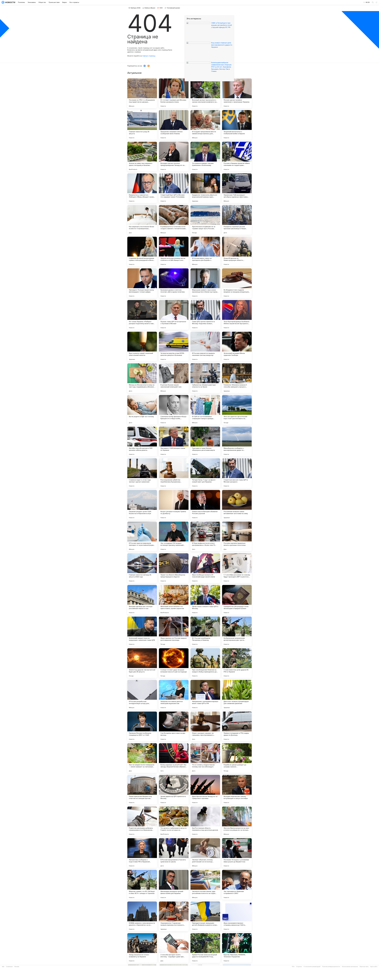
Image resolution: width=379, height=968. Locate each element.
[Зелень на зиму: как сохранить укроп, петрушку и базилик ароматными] (142, 156)
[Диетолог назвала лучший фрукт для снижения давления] (237, 695)
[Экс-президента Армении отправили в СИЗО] (237, 885)
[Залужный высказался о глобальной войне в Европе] (237, 125)
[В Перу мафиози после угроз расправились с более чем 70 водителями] (205, 536)
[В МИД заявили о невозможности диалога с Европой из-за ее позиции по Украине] (142, 916)
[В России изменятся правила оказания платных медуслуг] (205, 346)
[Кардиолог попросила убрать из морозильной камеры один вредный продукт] (205, 188)
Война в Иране (150, 8)
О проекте (299, 966)
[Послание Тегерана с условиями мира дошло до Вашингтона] (237, 853)
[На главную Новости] (9, 2)
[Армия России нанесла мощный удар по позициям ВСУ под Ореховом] (205, 948)
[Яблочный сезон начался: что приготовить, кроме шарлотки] (174, 600)
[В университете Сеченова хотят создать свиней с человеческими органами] (174, 220)
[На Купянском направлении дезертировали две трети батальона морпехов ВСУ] (237, 631)
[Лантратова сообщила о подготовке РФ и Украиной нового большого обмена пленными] (142, 853)
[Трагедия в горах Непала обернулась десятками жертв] (205, 441)
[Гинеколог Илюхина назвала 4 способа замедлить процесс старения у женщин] (237, 378)
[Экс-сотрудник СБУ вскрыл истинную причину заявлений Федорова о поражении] (174, 536)
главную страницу (148, 56)
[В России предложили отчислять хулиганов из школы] (174, 853)
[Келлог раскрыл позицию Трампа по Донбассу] (174, 505)
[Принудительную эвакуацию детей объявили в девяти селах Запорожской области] (205, 916)
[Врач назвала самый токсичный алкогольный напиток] (142, 346)
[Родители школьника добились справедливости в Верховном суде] (142, 821)
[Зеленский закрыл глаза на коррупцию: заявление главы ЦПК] (142, 631)
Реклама (16, 966)
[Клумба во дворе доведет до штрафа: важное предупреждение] (237, 758)
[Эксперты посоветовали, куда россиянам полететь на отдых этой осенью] (205, 885)
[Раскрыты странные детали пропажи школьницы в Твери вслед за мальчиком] (237, 220)
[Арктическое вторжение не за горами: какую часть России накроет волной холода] (205, 220)
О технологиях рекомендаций (312, 966)
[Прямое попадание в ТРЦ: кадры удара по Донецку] (237, 726)
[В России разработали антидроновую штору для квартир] (142, 695)
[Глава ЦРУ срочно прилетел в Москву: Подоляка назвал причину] (205, 315)
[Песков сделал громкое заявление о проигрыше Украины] (237, 93)
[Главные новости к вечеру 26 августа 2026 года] (142, 568)
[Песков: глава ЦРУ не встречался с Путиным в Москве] (174, 315)
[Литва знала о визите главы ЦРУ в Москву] (205, 600)
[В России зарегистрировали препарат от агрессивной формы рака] (142, 536)
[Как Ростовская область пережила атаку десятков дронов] (205, 821)
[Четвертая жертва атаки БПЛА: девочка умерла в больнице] (174, 346)
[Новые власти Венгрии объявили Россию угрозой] (205, 505)
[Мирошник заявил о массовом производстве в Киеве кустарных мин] (205, 283)
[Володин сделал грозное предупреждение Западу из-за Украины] (174, 156)
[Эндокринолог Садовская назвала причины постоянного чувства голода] (174, 916)
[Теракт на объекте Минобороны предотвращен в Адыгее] (174, 568)
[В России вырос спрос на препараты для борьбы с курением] (205, 251)
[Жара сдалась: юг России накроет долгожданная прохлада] (174, 631)
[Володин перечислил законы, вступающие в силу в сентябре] (237, 790)
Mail (3, 966)
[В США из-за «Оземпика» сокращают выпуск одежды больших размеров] (205, 410)
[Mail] (3, 2)
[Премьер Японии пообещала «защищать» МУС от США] (142, 726)
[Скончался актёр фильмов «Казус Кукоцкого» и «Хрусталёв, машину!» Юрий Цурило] (174, 410)
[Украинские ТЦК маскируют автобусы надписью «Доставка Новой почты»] (237, 188)
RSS (293, 966)
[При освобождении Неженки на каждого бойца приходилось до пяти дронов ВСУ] (205, 663)
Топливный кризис (173, 8)
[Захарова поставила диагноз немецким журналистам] (174, 695)
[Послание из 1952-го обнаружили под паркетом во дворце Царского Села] (142, 93)
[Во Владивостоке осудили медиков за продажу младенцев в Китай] (237, 283)
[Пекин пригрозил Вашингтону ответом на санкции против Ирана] (142, 790)
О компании (9, 966)
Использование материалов (350, 966)
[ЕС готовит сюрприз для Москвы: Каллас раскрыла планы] (174, 93)
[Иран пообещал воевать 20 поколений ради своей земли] (205, 568)
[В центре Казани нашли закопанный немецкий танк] (174, 378)
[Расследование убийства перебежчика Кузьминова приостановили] (174, 473)
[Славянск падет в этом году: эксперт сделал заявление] (142, 473)
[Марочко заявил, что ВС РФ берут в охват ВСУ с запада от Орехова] (142, 885)
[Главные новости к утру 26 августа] (142, 125)
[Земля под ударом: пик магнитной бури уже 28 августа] (142, 663)
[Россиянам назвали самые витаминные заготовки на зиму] (237, 505)
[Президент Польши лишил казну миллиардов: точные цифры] (142, 283)
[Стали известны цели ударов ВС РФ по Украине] (237, 663)
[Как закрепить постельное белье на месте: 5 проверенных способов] (142, 220)
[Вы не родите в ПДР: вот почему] (142, 410)
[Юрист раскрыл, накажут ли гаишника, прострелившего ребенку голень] (205, 726)
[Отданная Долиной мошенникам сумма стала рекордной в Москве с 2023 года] (142, 251)
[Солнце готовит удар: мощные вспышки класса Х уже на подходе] (174, 663)
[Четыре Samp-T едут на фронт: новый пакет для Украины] (205, 473)
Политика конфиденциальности (331, 966)
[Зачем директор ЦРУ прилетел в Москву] (174, 790)
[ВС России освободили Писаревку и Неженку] (205, 631)
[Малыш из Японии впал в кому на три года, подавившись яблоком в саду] (142, 378)
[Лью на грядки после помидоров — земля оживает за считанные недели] (142, 758)
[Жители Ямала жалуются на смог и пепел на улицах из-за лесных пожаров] (237, 821)
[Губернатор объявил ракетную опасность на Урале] (205, 378)
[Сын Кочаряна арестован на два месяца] (174, 726)
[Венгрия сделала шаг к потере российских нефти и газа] (142, 600)
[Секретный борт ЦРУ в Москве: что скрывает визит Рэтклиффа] (174, 188)
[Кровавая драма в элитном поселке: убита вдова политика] (174, 283)
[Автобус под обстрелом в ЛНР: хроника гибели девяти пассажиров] (142, 441)
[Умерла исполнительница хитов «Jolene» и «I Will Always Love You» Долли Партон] (174, 251)
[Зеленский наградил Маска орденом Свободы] (237, 346)
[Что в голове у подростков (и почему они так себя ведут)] (205, 758)
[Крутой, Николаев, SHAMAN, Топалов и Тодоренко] (237, 948)
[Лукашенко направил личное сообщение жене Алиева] (174, 125)
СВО (161, 8)
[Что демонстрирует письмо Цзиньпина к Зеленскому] (205, 156)
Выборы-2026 (135, 8)
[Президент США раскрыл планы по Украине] (174, 441)
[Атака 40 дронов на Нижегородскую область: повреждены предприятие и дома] (237, 251)
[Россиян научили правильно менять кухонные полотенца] (237, 536)
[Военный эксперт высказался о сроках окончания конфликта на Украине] (205, 93)
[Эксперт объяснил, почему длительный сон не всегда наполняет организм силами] (205, 853)
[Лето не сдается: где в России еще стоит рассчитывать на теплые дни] (237, 410)
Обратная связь (364, 966)
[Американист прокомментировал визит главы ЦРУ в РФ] (205, 695)
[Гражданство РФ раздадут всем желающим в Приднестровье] (237, 600)
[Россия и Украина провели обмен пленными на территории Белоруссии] (237, 156)
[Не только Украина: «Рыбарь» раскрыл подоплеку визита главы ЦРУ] (142, 315)
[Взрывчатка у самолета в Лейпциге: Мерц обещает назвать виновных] (142, 188)
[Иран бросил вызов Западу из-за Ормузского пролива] (205, 790)
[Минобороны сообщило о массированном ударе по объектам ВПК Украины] (237, 441)
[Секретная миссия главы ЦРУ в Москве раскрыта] (237, 473)
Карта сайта (373, 966)
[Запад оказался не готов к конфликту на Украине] (142, 948)
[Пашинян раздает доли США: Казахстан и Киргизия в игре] (142, 505)
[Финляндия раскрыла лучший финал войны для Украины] (174, 885)
